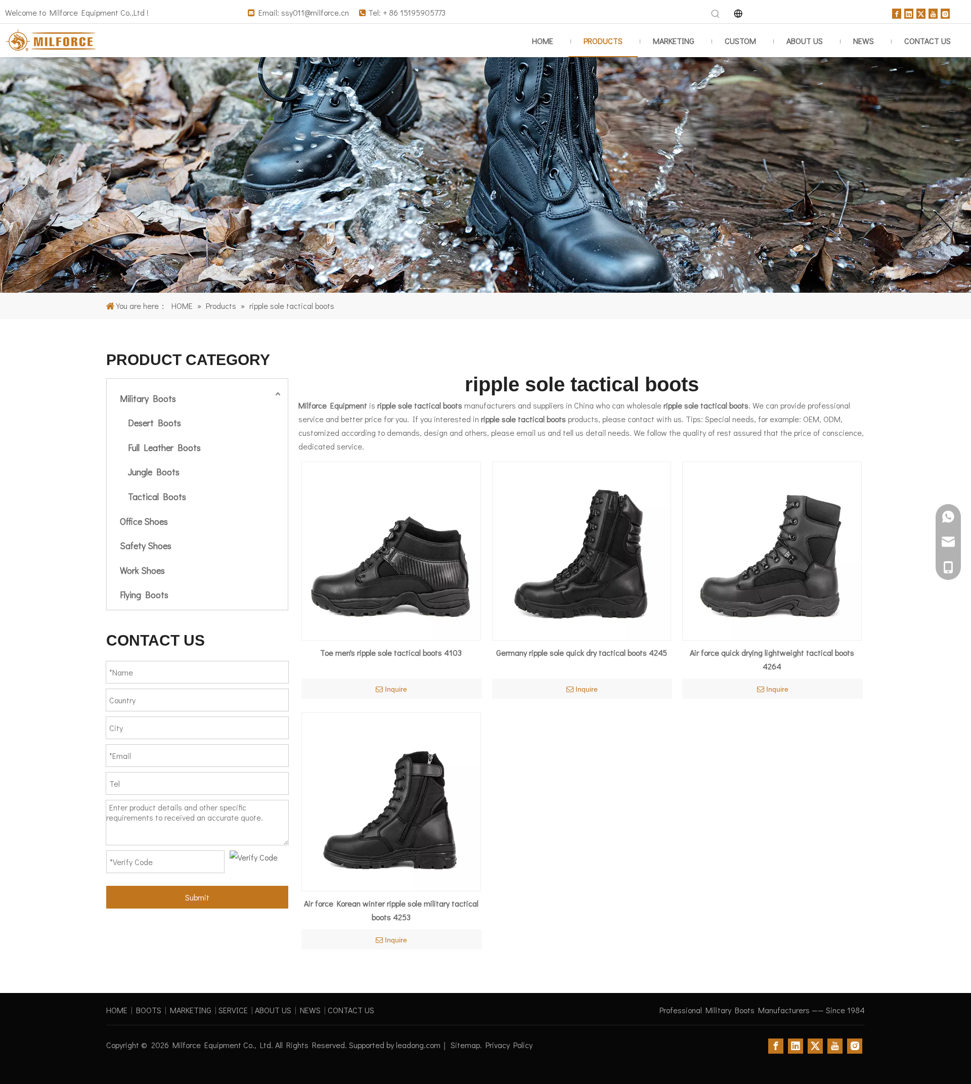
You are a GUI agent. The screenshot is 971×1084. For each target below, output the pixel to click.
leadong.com (418, 1045)
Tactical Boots (157, 496)
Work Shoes (142, 570)
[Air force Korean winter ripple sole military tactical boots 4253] (391, 800)
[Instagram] (945, 12)
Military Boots (148, 398)
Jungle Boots (154, 472)
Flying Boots (144, 595)
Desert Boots (154, 423)
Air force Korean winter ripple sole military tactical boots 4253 (391, 910)
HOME (116, 1010)
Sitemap (465, 1045)
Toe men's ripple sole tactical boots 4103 (391, 652)
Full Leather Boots (164, 447)
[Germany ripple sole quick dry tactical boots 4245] (582, 550)
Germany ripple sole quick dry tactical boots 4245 (581, 652)
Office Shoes (144, 521)
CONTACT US (351, 1010)
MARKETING (190, 1010)
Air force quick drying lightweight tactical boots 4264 (772, 659)
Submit (197, 897)
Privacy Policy (509, 1045)
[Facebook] (896, 12)
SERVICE (233, 1010)
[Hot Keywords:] (715, 14)
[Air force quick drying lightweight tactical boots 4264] (772, 550)
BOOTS (148, 1010)
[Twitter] (920, 12)
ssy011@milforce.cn (315, 12)
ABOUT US (273, 1010)
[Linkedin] (908, 12)
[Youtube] (933, 12)
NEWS (310, 1010)
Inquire (396, 689)
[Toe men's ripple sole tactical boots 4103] (391, 550)
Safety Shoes (145, 545)
